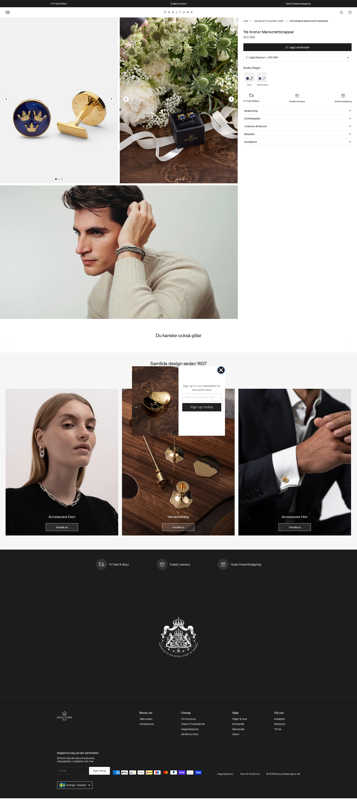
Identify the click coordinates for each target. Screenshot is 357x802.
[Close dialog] (221, 370)
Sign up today (201, 407)
